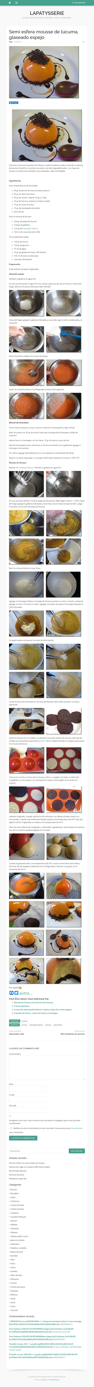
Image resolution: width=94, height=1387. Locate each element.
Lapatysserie (47, 13)
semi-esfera (58, 1025)
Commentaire (15, 1054)
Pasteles (14, 1271)
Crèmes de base (17, 1209)
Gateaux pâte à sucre (19, 1236)
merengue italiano (30, 228)
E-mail (11, 1095)
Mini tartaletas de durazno (73, 1034)
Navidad (14, 1255)
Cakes (13, 1197)
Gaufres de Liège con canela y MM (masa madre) (29, 1167)
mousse (48, 1025)
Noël (12, 1259)
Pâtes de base (16, 1275)
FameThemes (54, 1380)
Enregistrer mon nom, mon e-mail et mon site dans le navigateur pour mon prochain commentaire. (44, 1122)
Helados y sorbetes (19, 1248)
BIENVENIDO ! (67, 1324)
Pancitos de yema (16, 1174)
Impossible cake (16, 1034)
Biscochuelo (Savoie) (17, 1171)
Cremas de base (17, 1205)
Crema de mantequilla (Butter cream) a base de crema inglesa (43, 1009)
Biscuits (14, 1189)
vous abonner (77, 1128)
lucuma (24, 1025)
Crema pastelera (21, 1006)
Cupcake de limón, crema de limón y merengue (36, 1013)
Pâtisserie (15, 1279)
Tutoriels (14, 1310)
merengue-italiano (36, 1025)
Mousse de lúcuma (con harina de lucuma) (33, 1002)
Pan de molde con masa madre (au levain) (26, 1163)
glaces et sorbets (17, 1240)
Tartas (13, 1298)
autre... (25, 993)
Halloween (15, 1244)
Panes (13, 1267)
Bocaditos (15, 1193)
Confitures (15, 1201)
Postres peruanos (18, 1287)
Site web (12, 1105)
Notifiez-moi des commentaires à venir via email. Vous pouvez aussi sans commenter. (46, 1130)
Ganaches (15, 1228)
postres (42, 741)
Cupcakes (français (18, 1217)
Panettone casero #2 (17, 1178)
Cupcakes (14, 1213)
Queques (14, 1291)
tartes (13, 1302)
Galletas (14, 1224)
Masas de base (17, 1252)
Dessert (14, 1220)
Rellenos (14, 1294)
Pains (13, 1263)
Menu (15, 3)
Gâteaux (14, 1232)
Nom (11, 1084)
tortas (13, 1306)
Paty (10, 42)
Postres (24, 1021)
